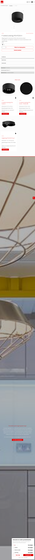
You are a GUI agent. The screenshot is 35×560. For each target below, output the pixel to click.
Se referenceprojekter (17, 439)
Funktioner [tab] (4, 56)
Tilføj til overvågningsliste (19, 47)
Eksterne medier (17, 550)
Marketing (16, 552)
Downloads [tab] (4, 63)
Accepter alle (28, 555)
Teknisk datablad (17, 50)
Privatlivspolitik (25, 557)
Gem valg (18, 555)
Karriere (20, 557)
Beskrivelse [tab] (4, 60)
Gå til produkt (5, 113)
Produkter (11, 5)
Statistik (16, 547)
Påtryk (22, 557)
